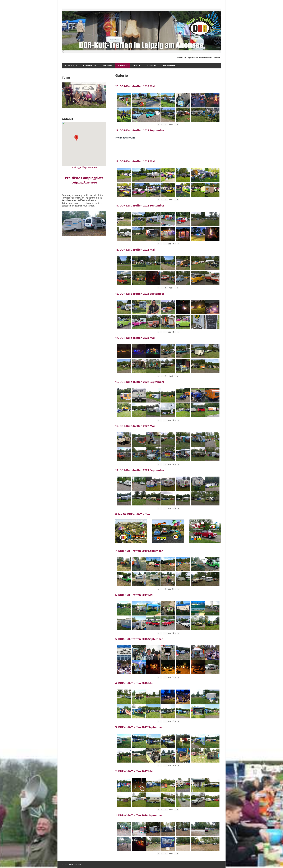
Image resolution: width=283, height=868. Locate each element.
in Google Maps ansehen (84, 167)
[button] (76, 138)
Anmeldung (90, 65)
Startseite (71, 65)
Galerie (122, 65)
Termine (107, 65)
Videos (136, 65)
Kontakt (151, 65)
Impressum (168, 65)
